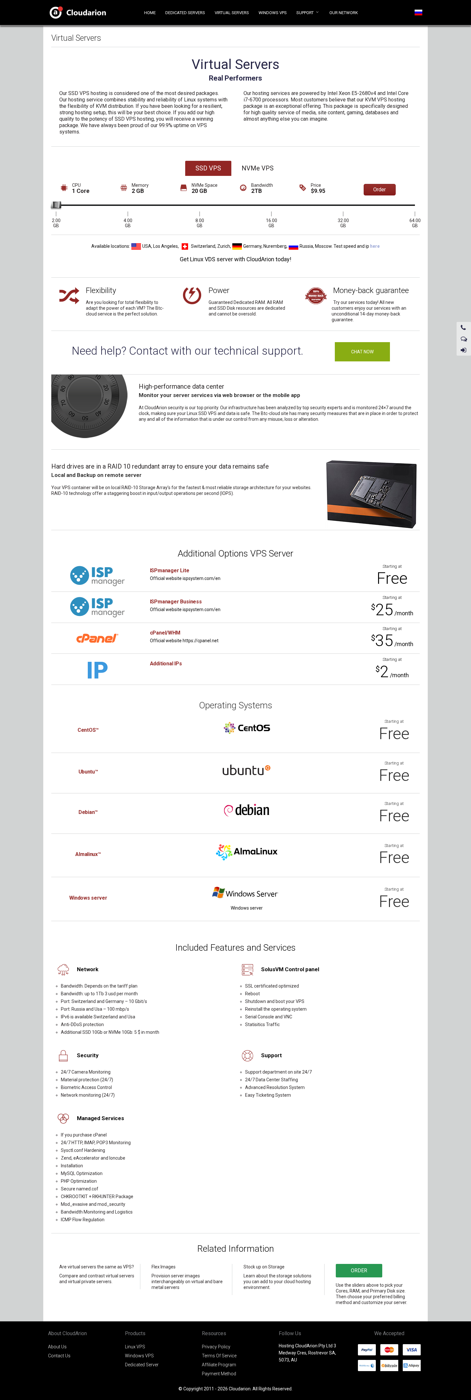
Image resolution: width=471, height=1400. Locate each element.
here (375, 245)
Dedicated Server (142, 1364)
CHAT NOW (362, 351)
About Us (57, 1346)
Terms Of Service (219, 1355)
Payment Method (219, 1373)
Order (379, 189)
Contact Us (59, 1355)
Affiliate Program (219, 1364)
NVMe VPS (258, 168)
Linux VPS (135, 1346)
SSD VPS (208, 168)
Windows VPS (139, 1355)
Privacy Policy (216, 1346)
